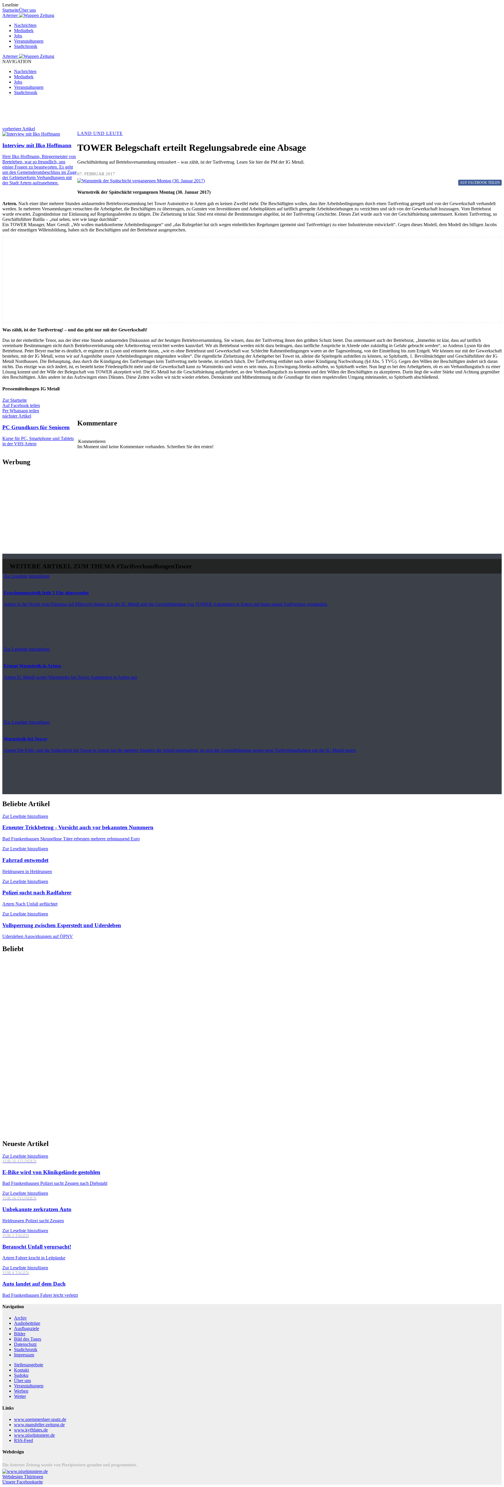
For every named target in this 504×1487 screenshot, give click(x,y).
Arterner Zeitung (28, 15)
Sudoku (21, 1375)
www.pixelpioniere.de (34, 1435)
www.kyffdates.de (31, 1429)
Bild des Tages (27, 1339)
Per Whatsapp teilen (20, 410)
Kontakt (21, 1369)
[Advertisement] (177, 113)
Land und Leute (100, 133)
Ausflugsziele (26, 1328)
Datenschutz (25, 1344)
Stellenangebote (28, 1364)
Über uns (27, 10)
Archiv (20, 1317)
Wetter (20, 1396)
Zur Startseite (14, 400)
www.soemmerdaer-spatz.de (40, 1419)
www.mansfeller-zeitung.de (39, 1424)
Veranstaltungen (28, 41)
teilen (480, 183)
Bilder (19, 1333)
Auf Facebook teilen (21, 405)
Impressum (24, 1354)
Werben (21, 1391)
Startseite (10, 10)
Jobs (18, 35)
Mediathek (24, 30)
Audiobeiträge (27, 1323)
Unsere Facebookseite (22, 1481)
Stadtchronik (25, 46)
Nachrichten (25, 25)
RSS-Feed (23, 1440)
